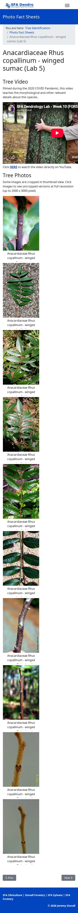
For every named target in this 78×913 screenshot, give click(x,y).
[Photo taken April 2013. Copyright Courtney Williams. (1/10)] (21, 223)
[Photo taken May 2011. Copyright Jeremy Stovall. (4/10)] (21, 424)
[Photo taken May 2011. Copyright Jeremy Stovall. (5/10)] (21, 491)
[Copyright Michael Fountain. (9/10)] (21, 759)
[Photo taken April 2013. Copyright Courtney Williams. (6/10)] (21, 558)
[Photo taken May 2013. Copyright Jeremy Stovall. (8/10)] (21, 692)
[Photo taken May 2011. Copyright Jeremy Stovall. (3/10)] (21, 357)
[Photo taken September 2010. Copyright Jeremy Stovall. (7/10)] (21, 625)
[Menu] (67, 5)
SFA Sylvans (55, 895)
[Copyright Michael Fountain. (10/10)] (21, 826)
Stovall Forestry (35, 895)
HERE (13, 167)
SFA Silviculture (12, 895)
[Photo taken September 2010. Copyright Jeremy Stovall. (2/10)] (21, 290)
